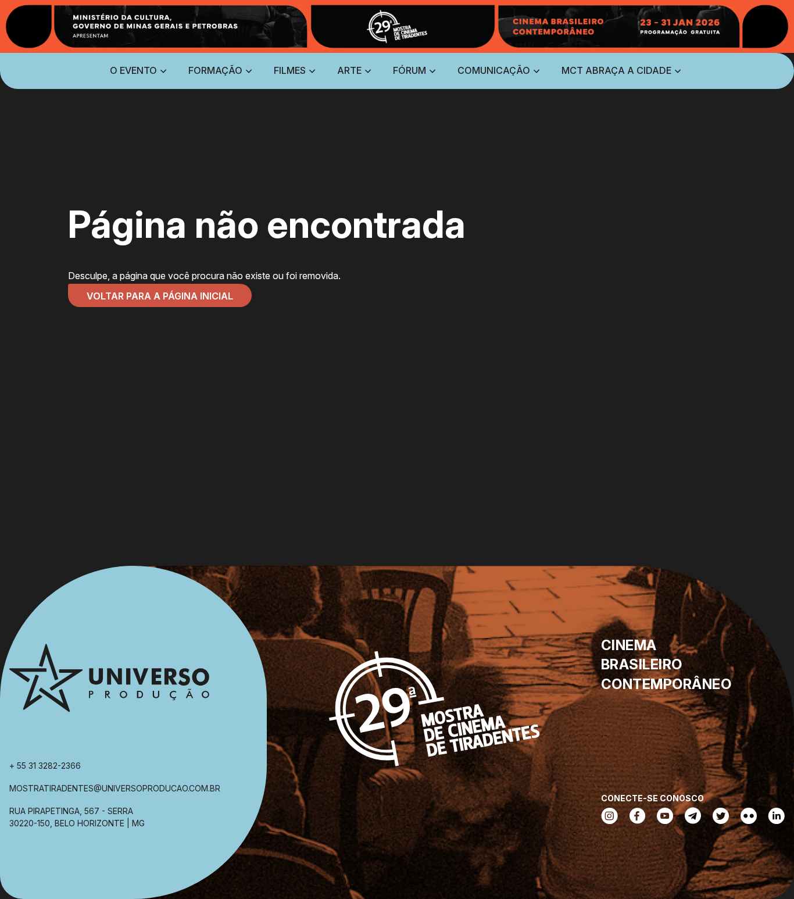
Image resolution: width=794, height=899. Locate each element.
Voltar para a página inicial (160, 296)
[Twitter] (721, 817)
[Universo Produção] (109, 683)
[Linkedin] (776, 817)
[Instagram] (609, 817)
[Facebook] (637, 817)
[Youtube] (665, 817)
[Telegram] (693, 817)
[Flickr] (749, 817)
